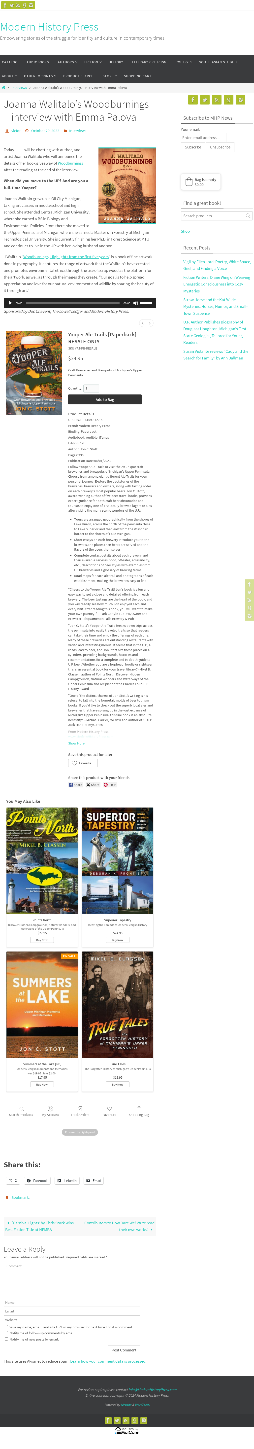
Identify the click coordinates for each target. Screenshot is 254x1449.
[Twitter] (12, 5)
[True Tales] (117, 1003)
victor (16, 130)
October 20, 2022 (45, 130)
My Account (50, 1113)
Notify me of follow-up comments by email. (42, 1330)
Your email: (190, 129)
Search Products (21, 1113)
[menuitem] (142, 321)
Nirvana (126, 1402)
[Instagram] (31, 5)
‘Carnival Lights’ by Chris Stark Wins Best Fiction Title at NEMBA (39, 1223)
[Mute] (135, 301)
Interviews (19, 88)
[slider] (147, 301)
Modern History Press (49, 26)
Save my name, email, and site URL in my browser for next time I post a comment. (71, 1324)
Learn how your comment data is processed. (108, 1358)
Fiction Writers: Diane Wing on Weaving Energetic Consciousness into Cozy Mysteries (216, 284)
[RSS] (18, 5)
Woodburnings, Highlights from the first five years (66, 255)
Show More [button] (76, 742)
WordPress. (142, 1402)
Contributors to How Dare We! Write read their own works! (119, 1223)
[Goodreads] (25, 5)
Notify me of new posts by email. (34, 1336)
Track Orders (79, 1113)
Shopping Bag (139, 1113)
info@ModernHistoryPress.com (152, 1386)
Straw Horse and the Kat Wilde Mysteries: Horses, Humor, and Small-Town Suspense (215, 306)
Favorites (109, 1113)
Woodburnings (70, 162)
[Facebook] (5, 5)
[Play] (10, 301)
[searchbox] (217, 215)
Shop (185, 231)
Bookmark (20, 1195)
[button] (83, 762)
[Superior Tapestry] (117, 859)
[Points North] (42, 859)
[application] (80, 302)
